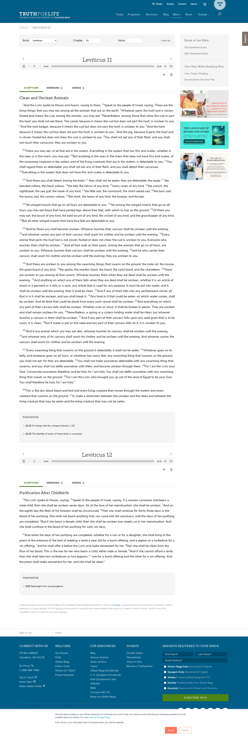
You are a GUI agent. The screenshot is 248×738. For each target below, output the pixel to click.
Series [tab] (78, 88)
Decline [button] (185, 730)
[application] (97, 66)
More (176, 14)
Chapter (78, 40)
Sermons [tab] (54, 88)
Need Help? (26, 682)
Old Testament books (195, 47)
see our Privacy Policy (100, 717)
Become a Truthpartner (140, 666)
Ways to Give (134, 661)
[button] (171, 74)
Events (170, 4)
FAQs (58, 657)
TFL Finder (157, 4)
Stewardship (134, 657)
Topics (93, 666)
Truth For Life (44, 15)
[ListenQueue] (23, 66)
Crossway (116, 605)
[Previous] (29, 66)
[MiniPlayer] (170, 66)
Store (188, 14)
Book (26, 40)
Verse (121, 40)
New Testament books (196, 53)
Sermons (151, 14)
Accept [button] (171, 730)
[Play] (34, 66)
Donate (202, 14)
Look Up (165, 40)
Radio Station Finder (31, 686)
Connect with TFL (100, 692)
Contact (182, 4)
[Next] (40, 66)
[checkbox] (194, 677)
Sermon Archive (99, 657)
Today (119, 14)
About (193, 4)
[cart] (206, 4)
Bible (93, 688)
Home (58, 632)
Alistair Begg (62, 661)
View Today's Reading (196, 73)
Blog (166, 14)
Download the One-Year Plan (199, 79)
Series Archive (98, 661)
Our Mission (61, 653)
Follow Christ (62, 666)
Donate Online (135, 653)
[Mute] (165, 66)
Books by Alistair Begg (103, 696)
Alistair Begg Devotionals (104, 670)
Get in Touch (26, 677)
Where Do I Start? (65, 670)
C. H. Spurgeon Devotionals (105, 675)
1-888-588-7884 (29, 670)
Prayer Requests (64, 675)
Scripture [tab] (31, 88)
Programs (134, 14)
